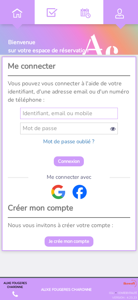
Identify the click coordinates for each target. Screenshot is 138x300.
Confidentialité (127, 293)
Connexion (69, 161)
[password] (69, 128)
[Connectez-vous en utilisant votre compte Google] (58, 192)
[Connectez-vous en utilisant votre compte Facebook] (80, 192)
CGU (111, 293)
